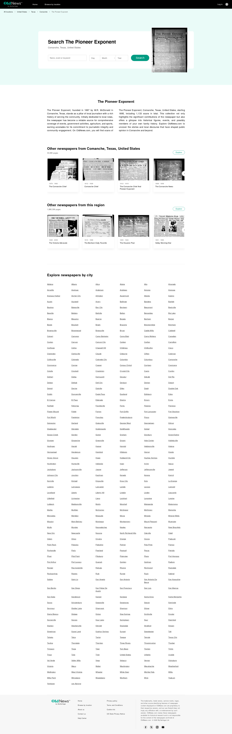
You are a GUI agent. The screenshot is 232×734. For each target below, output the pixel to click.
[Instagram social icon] (157, 727)
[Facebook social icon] (146, 727)
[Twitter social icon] (151, 727)
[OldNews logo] (13, 3)
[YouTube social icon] (163, 727)
